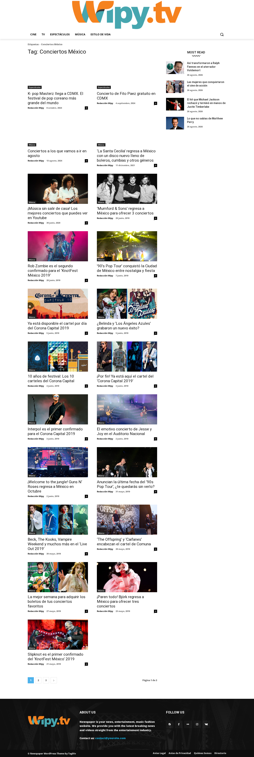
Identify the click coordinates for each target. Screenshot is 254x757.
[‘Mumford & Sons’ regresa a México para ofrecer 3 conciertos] (127, 189)
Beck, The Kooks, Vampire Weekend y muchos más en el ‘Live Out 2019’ (57, 544)
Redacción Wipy (36, 107)
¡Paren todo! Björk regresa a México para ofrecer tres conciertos (120, 601)
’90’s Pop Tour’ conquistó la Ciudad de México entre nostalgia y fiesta (127, 268)
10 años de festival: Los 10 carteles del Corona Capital (51, 378)
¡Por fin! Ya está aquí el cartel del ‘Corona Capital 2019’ (125, 378)
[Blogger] (169, 724)
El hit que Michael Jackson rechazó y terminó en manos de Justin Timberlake (206, 103)
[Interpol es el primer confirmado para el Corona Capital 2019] (58, 409)
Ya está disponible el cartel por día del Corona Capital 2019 (57, 325)
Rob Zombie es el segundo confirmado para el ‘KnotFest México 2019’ (53, 271)
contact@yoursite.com (110, 738)
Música (32, 144)
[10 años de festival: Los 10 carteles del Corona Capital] (58, 356)
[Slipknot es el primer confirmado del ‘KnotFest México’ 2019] (58, 635)
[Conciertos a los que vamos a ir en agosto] (58, 131)
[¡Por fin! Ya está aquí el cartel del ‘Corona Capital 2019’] (127, 356)
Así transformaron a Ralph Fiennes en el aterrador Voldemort (203, 67)
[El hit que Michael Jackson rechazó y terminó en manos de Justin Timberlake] (175, 104)
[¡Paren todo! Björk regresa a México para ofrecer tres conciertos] (127, 577)
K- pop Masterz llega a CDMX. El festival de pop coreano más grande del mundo (55, 98)
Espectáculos (35, 87)
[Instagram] (197, 724)
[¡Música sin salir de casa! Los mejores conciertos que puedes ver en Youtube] (58, 189)
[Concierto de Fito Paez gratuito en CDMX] (127, 74)
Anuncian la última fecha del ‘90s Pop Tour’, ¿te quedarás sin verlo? (126, 484)
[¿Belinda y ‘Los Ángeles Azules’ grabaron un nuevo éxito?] (127, 304)
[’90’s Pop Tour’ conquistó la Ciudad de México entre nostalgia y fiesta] (127, 246)
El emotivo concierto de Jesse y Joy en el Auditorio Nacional (124, 431)
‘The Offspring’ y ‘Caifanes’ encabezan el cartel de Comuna (124, 541)
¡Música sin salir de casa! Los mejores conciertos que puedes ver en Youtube (58, 213)
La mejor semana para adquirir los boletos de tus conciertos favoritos (56, 601)
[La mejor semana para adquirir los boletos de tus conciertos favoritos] (58, 577)
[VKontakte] (206, 724)
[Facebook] (178, 724)
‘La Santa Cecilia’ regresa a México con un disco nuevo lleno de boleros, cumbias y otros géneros (126, 156)
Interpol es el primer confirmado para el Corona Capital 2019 (55, 431)
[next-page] (54, 680)
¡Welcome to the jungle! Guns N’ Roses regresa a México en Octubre (55, 486)
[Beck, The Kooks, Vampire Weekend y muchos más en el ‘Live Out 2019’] (58, 520)
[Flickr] (188, 724)
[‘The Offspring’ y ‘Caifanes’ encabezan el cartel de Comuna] (127, 520)
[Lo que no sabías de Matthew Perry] (175, 123)
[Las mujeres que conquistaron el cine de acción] (175, 86)
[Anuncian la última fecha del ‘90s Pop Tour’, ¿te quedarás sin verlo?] (127, 462)
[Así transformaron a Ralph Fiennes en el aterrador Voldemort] (175, 67)
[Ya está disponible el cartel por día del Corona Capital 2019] (58, 304)
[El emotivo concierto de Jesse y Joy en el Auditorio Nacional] (127, 409)
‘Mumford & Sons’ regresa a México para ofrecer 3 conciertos (125, 210)
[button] (221, 34)
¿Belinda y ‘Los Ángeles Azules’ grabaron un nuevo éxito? (124, 325)
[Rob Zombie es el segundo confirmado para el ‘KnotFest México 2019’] (58, 246)
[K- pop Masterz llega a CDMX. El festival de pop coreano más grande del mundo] (58, 74)
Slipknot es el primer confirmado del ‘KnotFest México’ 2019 (55, 656)
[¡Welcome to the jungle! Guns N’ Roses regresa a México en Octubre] (58, 462)
